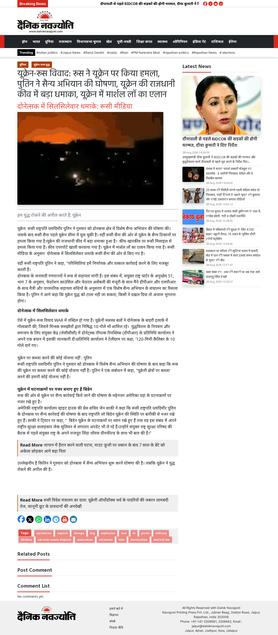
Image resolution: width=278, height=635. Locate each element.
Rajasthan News (205, 52)
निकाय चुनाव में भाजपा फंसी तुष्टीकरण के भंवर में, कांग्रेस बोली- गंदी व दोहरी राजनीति (233, 214)
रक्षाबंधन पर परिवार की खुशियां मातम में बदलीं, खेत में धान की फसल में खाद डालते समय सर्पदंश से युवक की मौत (233, 256)
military (161, 533)
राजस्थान (65, 41)
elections (228, 52)
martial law (162, 540)
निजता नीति (116, 627)
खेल (109, 41)
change (79, 533)
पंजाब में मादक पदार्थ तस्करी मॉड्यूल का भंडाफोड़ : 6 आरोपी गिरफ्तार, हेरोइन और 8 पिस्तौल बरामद (229, 174)
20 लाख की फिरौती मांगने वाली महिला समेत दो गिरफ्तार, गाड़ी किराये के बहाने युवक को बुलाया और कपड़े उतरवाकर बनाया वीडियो (233, 195)
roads (113, 52)
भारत (36, 41)
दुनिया (49, 41)
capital (62, 533)
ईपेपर (233, 41)
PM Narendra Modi (146, 52)
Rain (125, 52)
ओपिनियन (180, 41)
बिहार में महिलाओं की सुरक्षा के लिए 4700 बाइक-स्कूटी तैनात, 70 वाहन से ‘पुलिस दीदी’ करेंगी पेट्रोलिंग (231, 235)
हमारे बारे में (116, 608)
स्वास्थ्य (162, 41)
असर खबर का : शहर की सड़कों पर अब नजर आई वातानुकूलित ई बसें (233, 274)
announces (85, 540)
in (134, 533)
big (92, 533)
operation (43, 533)
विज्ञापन (113, 615)
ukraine (26, 540)
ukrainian (106, 540)
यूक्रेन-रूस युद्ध (42, 65)
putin (145, 533)
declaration (139, 540)
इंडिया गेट (199, 41)
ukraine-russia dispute (54, 540)
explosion (108, 533)
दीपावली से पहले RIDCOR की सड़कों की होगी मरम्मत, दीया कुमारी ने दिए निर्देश (145, 3)
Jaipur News (71, 52)
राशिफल (217, 41)
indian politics (48, 52)
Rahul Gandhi (94, 52)
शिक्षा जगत (144, 41)
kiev (121, 540)
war (124, 533)
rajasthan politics (177, 52)
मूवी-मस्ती (124, 41)
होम (24, 41)
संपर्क (112, 621)
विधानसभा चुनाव (89, 41)
